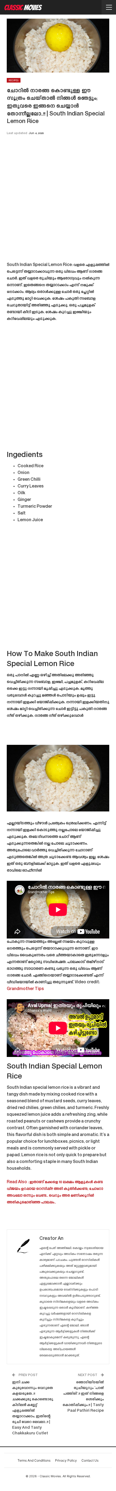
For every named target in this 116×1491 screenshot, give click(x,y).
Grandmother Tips (25, 989)
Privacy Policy (66, 1460)
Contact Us (89, 1460)
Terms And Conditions (34, 1460)
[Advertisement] (58, 200)
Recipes (14, 80)
